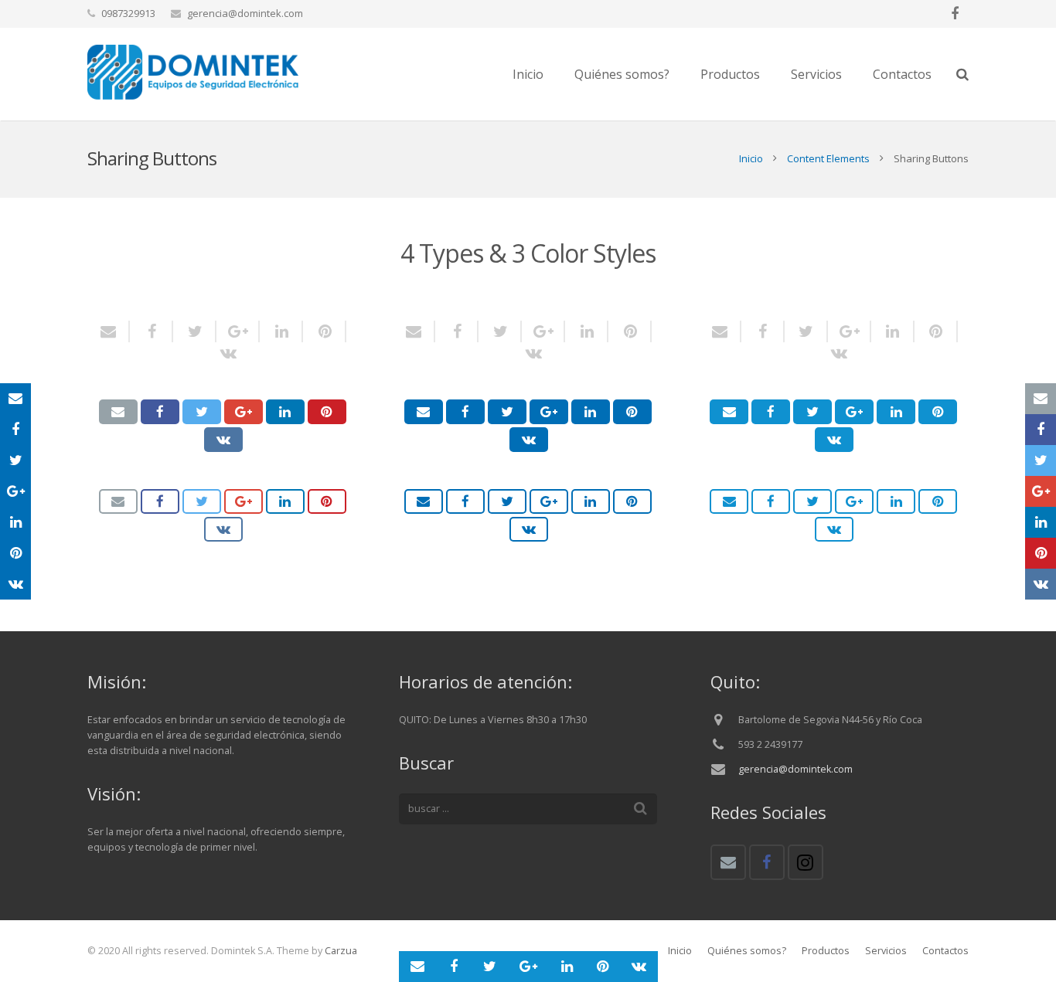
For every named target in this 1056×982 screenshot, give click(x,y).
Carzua (341, 950)
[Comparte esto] (151, 331)
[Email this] (114, 331)
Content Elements (828, 158)
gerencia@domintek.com (245, 13)
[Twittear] (194, 331)
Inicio (751, 158)
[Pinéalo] (324, 331)
